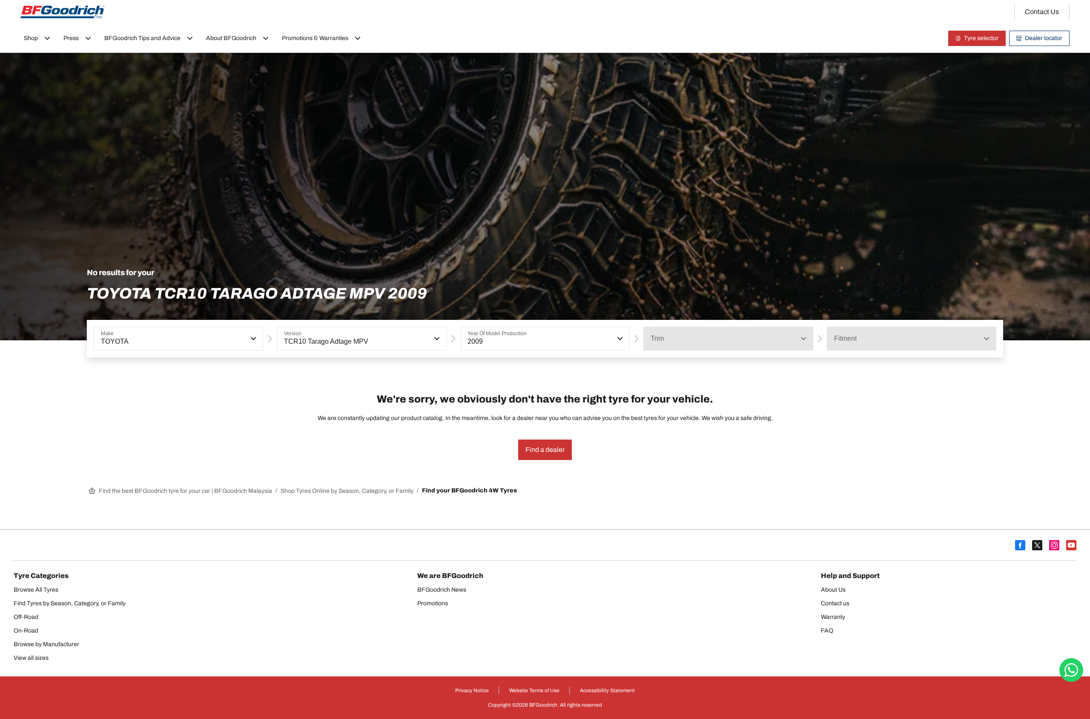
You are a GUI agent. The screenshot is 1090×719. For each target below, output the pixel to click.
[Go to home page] (62, 12)
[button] (252, 338)
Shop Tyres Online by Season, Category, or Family (347, 491)
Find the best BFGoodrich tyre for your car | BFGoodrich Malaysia (185, 491)
